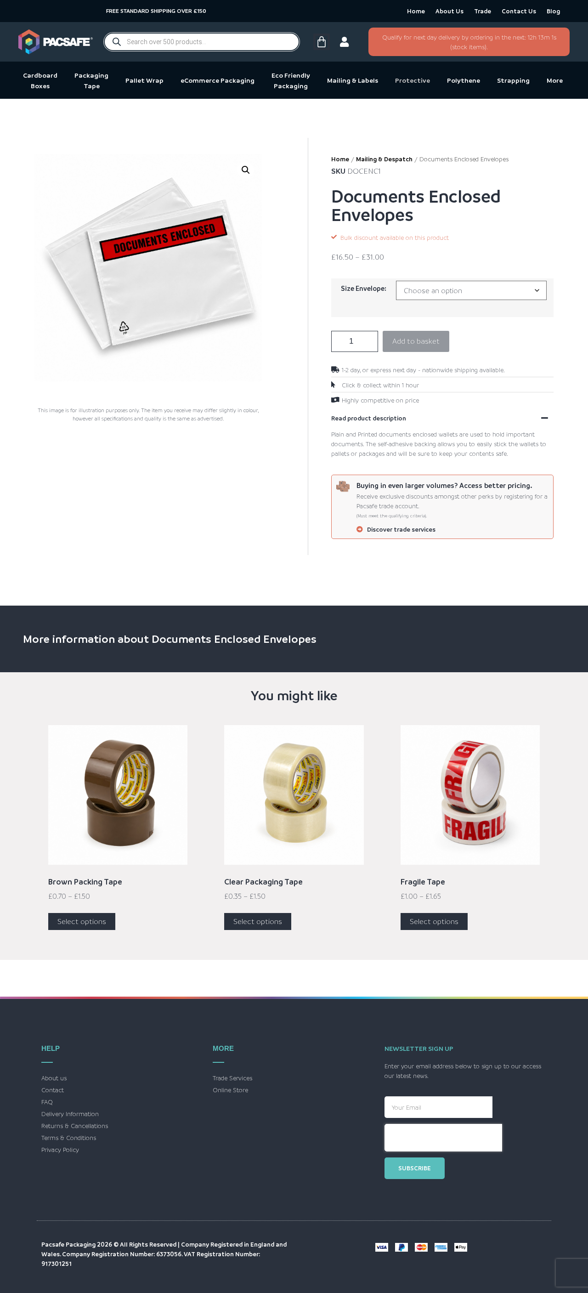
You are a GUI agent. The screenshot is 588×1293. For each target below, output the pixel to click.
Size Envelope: (363, 288)
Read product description (368, 418)
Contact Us (519, 11)
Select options (81, 921)
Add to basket (416, 341)
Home (416, 11)
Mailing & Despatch (384, 159)
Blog (553, 11)
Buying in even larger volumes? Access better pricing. (444, 485)
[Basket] (320, 42)
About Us (449, 11)
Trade (482, 11)
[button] (245, 170)
